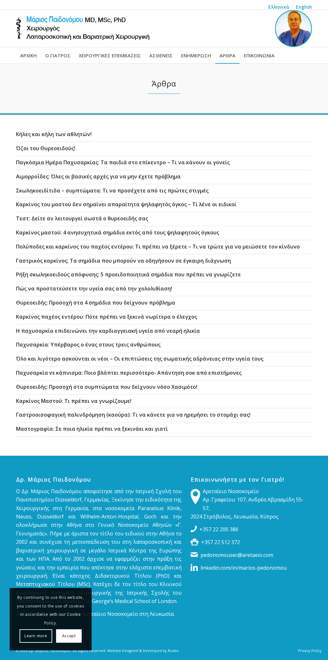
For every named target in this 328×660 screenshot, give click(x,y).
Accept (69, 636)
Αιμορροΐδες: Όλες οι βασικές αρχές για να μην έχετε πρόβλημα (98, 176)
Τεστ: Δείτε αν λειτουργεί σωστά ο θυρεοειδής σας (82, 218)
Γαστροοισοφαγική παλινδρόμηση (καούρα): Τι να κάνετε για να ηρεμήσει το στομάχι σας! (133, 414)
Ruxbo (173, 650)
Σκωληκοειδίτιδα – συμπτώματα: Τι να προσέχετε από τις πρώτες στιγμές (112, 190)
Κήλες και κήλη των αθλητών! (54, 134)
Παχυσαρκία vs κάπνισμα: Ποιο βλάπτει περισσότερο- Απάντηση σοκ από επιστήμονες (129, 372)
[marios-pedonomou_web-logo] (164, 28)
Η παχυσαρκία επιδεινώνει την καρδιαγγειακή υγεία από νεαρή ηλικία (108, 330)
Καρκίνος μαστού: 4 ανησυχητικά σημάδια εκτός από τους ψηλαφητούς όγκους (117, 232)
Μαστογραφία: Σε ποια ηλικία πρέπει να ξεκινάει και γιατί (92, 428)
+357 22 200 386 (219, 529)
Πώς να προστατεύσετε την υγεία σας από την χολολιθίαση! (94, 288)
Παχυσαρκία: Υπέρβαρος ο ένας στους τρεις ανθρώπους (88, 344)
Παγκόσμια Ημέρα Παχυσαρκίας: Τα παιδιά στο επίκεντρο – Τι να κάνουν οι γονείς (123, 162)
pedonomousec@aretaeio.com (237, 554)
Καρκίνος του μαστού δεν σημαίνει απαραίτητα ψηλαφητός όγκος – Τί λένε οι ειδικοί (126, 204)
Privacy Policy (310, 650)
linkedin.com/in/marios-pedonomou (244, 567)
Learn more (35, 636)
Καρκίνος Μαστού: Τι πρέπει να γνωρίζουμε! (73, 400)
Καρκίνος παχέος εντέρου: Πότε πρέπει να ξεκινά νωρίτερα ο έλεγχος (106, 316)
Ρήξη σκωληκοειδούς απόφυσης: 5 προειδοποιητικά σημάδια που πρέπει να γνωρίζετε (128, 274)
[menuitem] (279, 7)
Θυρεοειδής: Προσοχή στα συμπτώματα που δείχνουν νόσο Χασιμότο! (106, 386)
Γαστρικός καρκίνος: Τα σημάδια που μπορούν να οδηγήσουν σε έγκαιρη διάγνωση (123, 260)
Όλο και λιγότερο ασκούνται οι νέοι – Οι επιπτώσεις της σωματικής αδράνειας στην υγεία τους (139, 358)
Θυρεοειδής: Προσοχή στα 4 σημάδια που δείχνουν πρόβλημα (95, 302)
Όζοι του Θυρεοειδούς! (45, 148)
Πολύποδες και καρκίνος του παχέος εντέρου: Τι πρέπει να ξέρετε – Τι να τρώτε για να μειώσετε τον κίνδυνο (158, 246)
